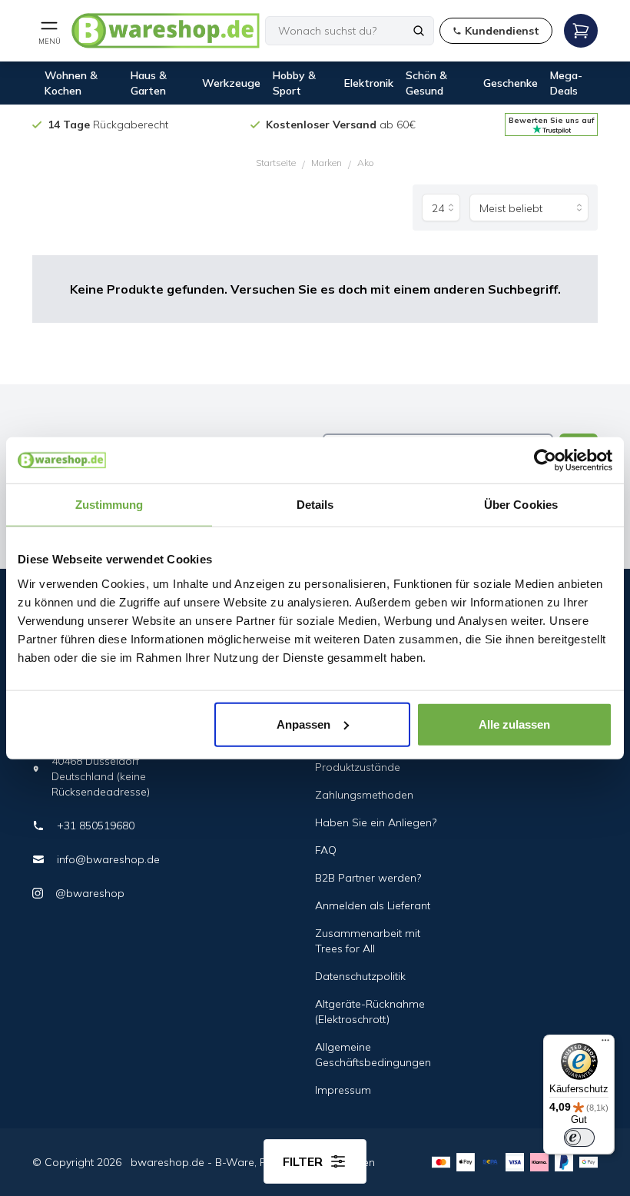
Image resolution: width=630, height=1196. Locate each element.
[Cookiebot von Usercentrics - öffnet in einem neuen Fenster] (545, 460)
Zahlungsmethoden (364, 795)
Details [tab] (315, 504)
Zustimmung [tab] (109, 504)
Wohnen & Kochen (71, 83)
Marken (326, 162)
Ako (365, 162)
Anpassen (303, 723)
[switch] (579, 1137)
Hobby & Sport (294, 83)
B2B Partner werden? (368, 878)
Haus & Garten (149, 83)
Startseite (276, 162)
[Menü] (605, 1044)
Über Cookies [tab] (521, 504)
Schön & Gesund (426, 83)
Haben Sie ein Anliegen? (375, 822)
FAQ (326, 850)
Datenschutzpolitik (360, 976)
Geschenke (510, 83)
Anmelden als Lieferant (372, 905)
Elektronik (368, 83)
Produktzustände (357, 767)
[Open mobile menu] (581, 31)
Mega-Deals (566, 83)
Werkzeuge (231, 83)
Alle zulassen (514, 723)
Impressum (343, 1090)
